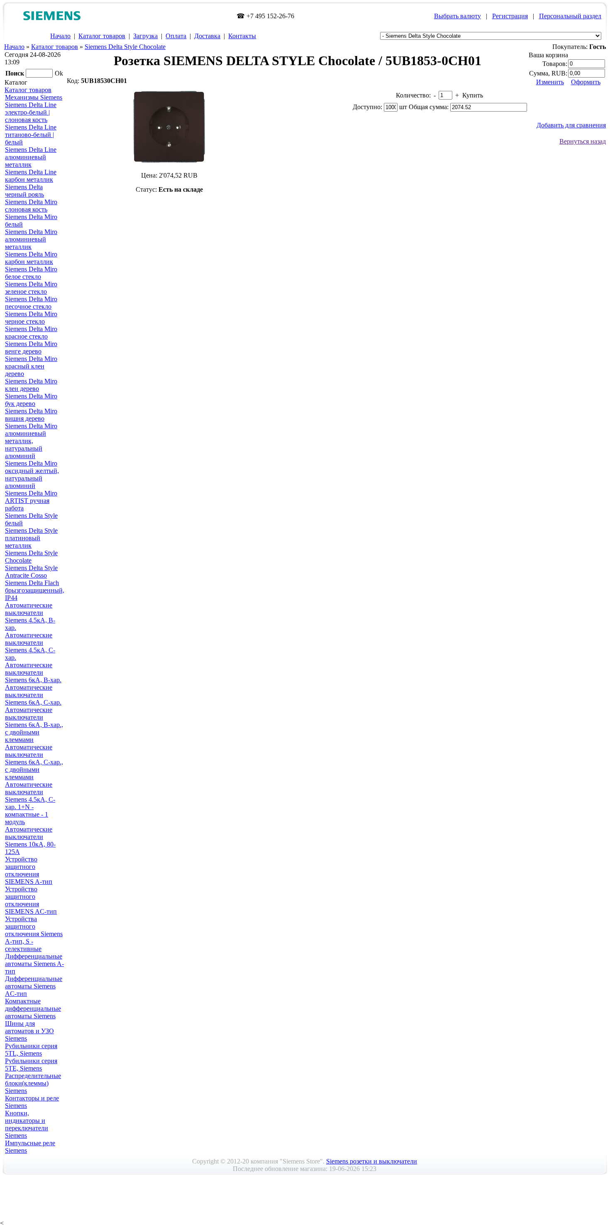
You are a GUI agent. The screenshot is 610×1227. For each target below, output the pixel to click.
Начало (60, 35)
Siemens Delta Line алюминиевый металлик (30, 157)
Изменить (550, 81)
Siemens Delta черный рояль (24, 190)
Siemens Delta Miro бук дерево (31, 400)
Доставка (207, 35)
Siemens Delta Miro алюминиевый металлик (31, 239)
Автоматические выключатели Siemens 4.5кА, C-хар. (30, 646)
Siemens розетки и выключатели (371, 1161)
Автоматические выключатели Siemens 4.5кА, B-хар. (30, 616)
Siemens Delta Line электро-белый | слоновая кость (30, 112)
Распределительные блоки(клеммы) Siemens (33, 1083)
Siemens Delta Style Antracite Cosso (31, 571)
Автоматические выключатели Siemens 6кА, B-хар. (33, 672)
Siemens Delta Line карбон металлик (30, 175)
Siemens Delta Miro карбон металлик (31, 258)
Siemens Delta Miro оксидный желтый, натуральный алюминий (32, 474)
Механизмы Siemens (33, 97)
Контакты (242, 35)
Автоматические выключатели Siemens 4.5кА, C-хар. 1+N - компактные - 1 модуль (30, 803)
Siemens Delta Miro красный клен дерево (31, 366)
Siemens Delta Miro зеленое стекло (31, 288)
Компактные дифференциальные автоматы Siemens (33, 1009)
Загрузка (145, 35)
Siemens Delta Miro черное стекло (31, 317)
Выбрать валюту (457, 16)
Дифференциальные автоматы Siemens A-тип (34, 964)
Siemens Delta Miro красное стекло (31, 332)
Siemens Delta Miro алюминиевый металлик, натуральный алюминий (31, 440)
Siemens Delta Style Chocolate (125, 46)
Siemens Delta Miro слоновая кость (31, 205)
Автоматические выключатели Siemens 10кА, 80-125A (30, 840)
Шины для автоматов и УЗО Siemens (29, 1031)
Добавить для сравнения (571, 125)
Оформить (585, 81)
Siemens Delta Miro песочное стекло (31, 302)
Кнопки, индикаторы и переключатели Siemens (26, 1124)
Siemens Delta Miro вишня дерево (31, 414)
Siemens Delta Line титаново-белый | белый (30, 135)
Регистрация (510, 16)
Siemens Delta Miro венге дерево (31, 347)
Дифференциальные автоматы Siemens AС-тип (33, 986)
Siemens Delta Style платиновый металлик (31, 538)
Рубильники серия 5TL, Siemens (31, 1049)
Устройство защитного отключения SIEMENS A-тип (28, 870)
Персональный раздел (570, 16)
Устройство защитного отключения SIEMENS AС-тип (31, 900)
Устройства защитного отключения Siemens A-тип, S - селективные (34, 933)
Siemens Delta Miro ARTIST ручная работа (31, 501)
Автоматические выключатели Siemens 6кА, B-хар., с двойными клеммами (34, 724)
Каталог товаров (101, 35)
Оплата (176, 35)
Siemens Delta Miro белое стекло (31, 273)
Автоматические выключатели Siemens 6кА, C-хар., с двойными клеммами (34, 762)
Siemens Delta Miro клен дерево (31, 385)
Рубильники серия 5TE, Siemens (31, 1064)
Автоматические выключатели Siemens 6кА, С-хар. (33, 695)
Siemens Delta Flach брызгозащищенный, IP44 (34, 590)
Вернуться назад (582, 141)
